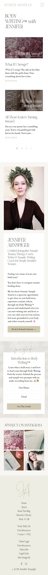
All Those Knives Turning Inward (21, 119)
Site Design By (24, 558)
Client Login (24, 542)
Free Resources (24, 531)
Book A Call (24, 519)
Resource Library (24, 515)
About (24, 507)
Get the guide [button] (24, 406)
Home (24, 503)
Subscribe (24, 550)
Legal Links (24, 554)
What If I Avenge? (16, 64)
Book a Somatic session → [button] (24, 329)
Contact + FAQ (24, 535)
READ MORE (11, 80)
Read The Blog (24, 511)
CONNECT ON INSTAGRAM (23, 425)
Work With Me (24, 526)
